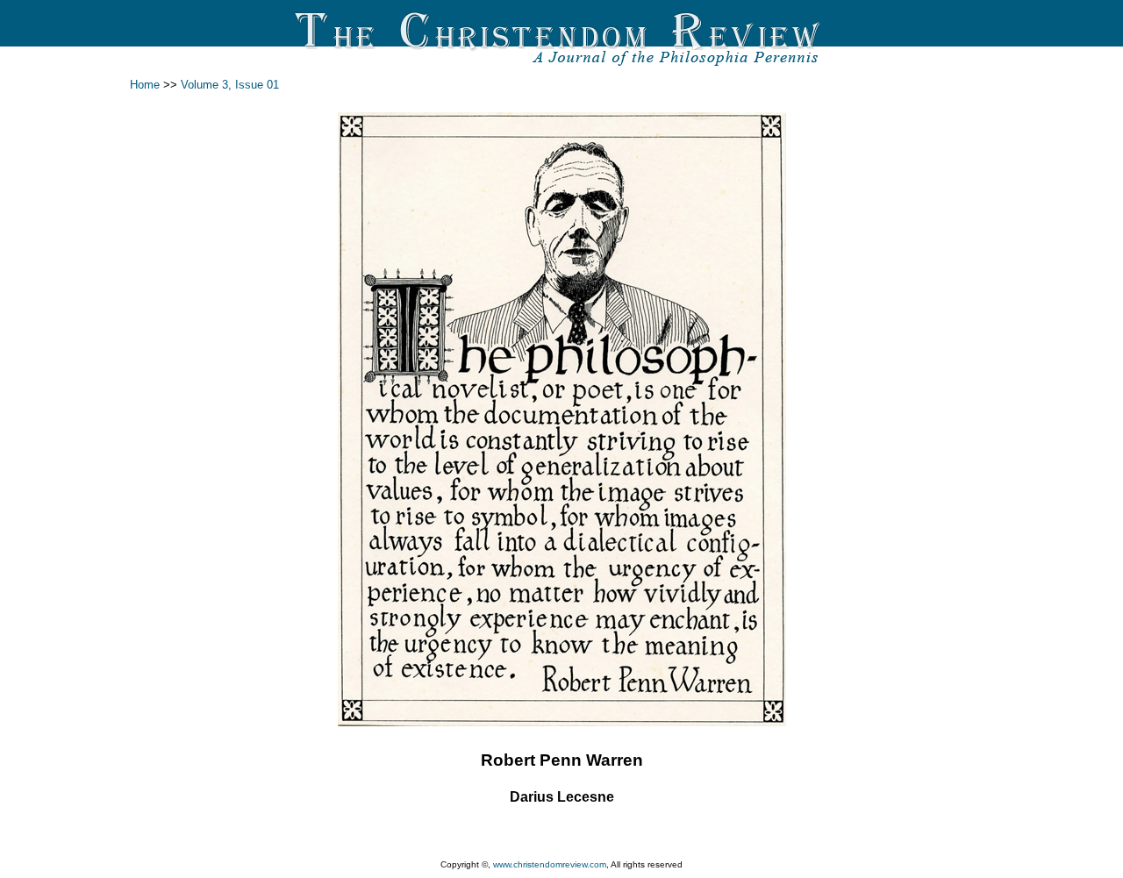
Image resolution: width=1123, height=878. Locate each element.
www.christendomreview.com (549, 864)
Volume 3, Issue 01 (230, 84)
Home (145, 84)
